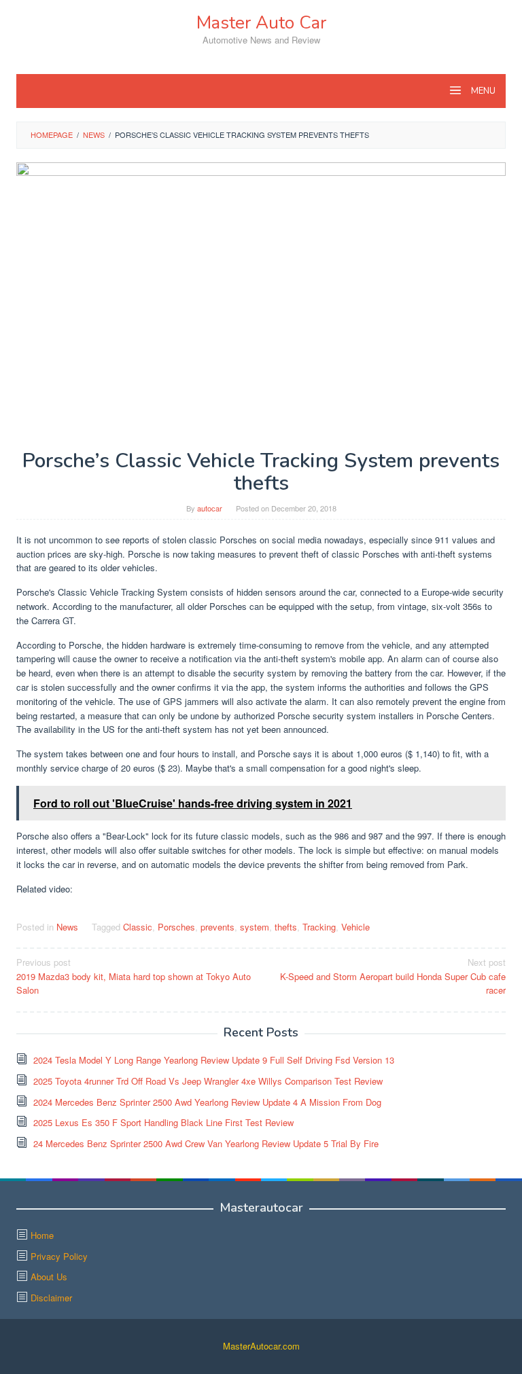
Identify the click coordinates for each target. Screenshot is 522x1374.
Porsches (176, 926)
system (254, 926)
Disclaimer (51, 1297)
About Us (49, 1276)
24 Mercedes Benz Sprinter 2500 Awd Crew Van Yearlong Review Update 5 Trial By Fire (206, 1143)
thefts (286, 926)
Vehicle (355, 926)
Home (42, 1235)
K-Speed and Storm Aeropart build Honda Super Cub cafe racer (393, 976)
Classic (137, 926)
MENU (482, 91)
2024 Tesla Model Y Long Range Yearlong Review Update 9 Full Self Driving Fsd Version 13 (213, 1059)
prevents (217, 926)
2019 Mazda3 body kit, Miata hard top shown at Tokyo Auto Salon (133, 976)
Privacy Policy (59, 1256)
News (67, 926)
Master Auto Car (261, 23)
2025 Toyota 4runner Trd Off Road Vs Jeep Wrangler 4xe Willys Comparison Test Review (208, 1080)
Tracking (319, 926)
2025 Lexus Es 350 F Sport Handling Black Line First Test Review (163, 1122)
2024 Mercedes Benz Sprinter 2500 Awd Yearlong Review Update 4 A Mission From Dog (207, 1102)
